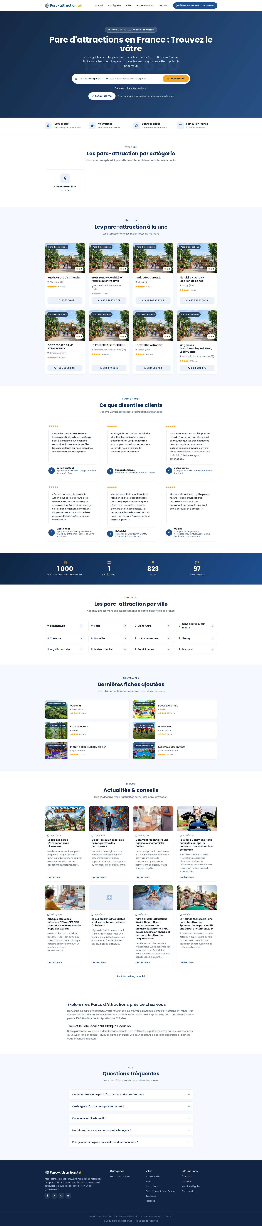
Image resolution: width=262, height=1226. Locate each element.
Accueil (99, 5)
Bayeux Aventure (168, 705)
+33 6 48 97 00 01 (110, 300)
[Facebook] (47, 1196)
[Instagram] (61, 1196)
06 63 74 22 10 (110, 368)
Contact (163, 5)
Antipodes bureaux (148, 277)
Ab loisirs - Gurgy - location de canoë (192, 279)
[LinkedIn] (68, 1196)
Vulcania (75, 705)
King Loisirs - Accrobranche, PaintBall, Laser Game (196, 348)
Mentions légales (191, 1186)
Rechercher (177, 78)
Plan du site (188, 1191)
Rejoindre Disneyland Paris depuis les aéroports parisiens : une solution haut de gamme (197, 844)
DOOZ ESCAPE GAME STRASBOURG (60, 346)
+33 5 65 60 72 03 (154, 300)
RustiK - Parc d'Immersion (64, 277)
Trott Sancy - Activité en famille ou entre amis (107, 279)
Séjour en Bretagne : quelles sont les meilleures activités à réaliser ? (108, 922)
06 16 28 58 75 (198, 368)
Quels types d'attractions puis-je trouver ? (131, 1106)
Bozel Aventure (79, 726)
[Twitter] (54, 1196)
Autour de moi (103, 96)
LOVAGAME (164, 726)
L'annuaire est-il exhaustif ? (131, 1118)
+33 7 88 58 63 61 (66, 368)
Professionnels (145, 5)
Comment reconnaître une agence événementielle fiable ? (152, 843)
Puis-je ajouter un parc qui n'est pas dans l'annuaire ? (131, 1142)
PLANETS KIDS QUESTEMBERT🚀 (88, 747)
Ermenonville (153, 1176)
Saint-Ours (152, 1186)
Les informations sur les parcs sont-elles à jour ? (131, 1130)
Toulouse (151, 1196)
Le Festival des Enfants (171, 747)
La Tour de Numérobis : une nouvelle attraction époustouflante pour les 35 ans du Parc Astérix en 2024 (197, 924)
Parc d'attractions (136, 88)
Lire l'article (54, 877)
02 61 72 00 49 (66, 300)
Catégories (114, 5)
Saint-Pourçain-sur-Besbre (160, 1191)
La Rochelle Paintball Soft (108, 345)
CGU (110, 1216)
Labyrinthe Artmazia (149, 345)
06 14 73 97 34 (154, 368)
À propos (187, 1176)
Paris (148, 1181)
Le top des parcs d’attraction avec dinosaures (58, 843)
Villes (129, 5)
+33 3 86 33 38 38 (198, 300)
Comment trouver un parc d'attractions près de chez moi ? (131, 1094)
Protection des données (141, 1216)
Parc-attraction (66, 5)
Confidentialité (120, 1216)
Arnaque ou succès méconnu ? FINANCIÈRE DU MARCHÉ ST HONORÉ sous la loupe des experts (64, 924)
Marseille (150, 1200)
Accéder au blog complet (131, 976)
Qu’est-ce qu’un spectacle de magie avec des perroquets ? (108, 843)
